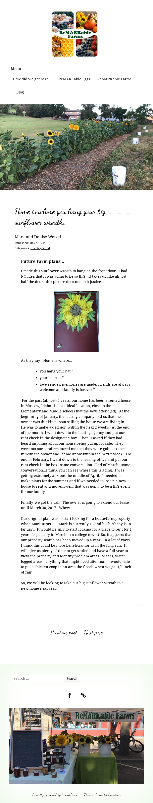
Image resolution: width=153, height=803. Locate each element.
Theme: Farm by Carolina (102, 795)
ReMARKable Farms (114, 79)
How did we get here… (32, 79)
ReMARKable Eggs (74, 79)
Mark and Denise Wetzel (38, 236)
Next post (93, 632)
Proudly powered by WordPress (55, 795)
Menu (16, 68)
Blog (20, 92)
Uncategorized (40, 248)
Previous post (63, 632)
